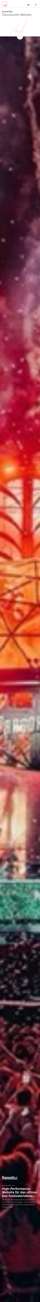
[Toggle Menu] (35, 4)
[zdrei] (4, 4)
